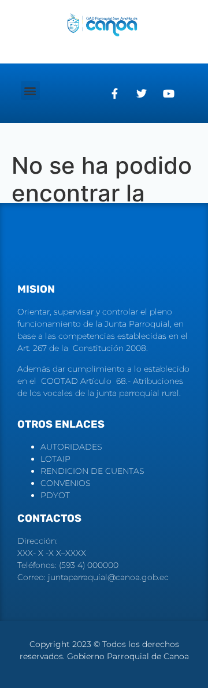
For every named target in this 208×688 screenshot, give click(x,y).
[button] (30, 90)
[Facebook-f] (114, 93)
